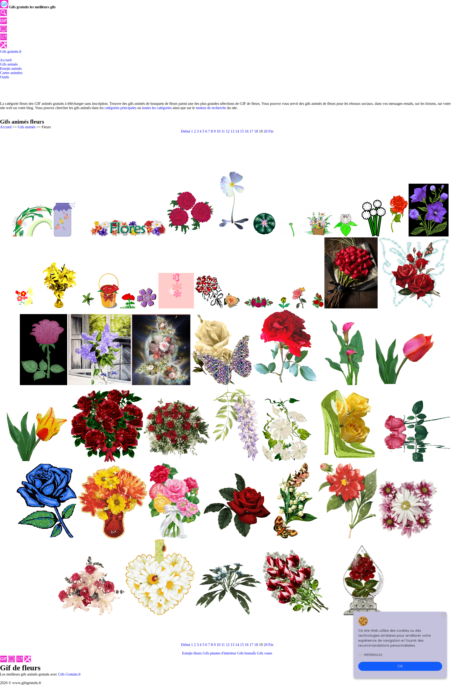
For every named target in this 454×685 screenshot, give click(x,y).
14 (237, 131)
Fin (270, 131)
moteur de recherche (211, 108)
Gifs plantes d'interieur (219, 653)
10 (218, 131)
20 (265, 131)
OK (400, 666)
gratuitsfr (11, 51)
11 (223, 131)
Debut (185, 131)
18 (256, 131)
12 (228, 131)
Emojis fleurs (192, 653)
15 (242, 131)
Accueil (6, 127)
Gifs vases (264, 653)
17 (251, 131)
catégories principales (120, 108)
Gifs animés (26, 127)
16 (247, 131)
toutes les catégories (157, 108)
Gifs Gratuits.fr (69, 674)
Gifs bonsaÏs (246, 653)
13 (232, 131)
